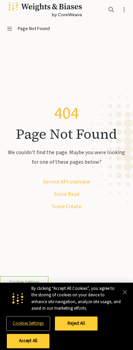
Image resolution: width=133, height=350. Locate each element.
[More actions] (124, 9)
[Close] (124, 292)
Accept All (28, 341)
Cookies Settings (28, 323)
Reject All (76, 323)
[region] (66, 316)
